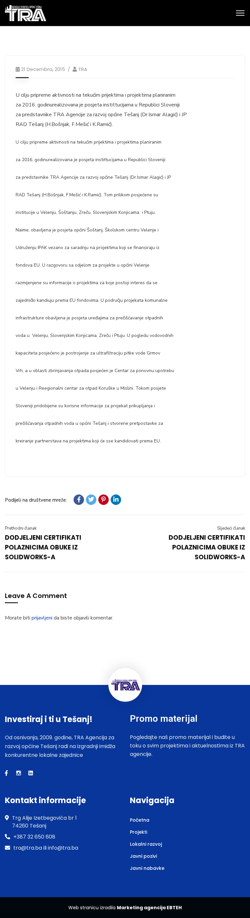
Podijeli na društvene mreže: (36, 500)
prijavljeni (42, 617)
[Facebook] (79, 499)
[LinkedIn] (116, 499)
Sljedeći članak (231, 528)
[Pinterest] (103, 499)
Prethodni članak (20, 528)
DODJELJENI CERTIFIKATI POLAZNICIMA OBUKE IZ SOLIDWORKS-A (43, 547)
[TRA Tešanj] (25, 12)
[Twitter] (91, 499)
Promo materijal (163, 718)
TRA (82, 69)
